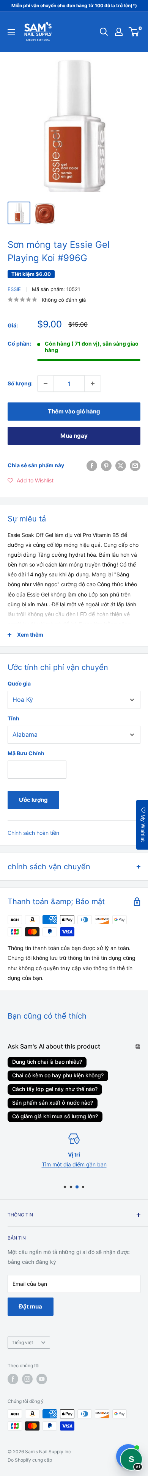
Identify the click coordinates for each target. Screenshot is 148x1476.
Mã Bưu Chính (26, 753)
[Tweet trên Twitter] (120, 465)
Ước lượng (33, 799)
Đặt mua (30, 1306)
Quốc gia (19, 683)
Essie (14, 289)
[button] (31, 480)
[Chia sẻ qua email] (135, 465)
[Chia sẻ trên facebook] (92, 465)
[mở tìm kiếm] (104, 32)
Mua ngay (74, 435)
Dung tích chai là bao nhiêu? (47, 1061)
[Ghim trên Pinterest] (106, 465)
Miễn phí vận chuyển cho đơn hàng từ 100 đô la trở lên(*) (74, 5)
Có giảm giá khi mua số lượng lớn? (55, 1116)
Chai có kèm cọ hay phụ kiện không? (58, 1075)
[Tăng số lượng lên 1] (93, 383)
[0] (134, 31)
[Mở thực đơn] (11, 32)
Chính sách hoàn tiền (33, 833)
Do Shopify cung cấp (30, 1460)
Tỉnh (13, 718)
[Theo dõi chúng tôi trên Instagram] (27, 1379)
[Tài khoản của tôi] (119, 32)
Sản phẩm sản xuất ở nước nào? (52, 1102)
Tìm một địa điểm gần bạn (74, 1164)
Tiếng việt (22, 1342)
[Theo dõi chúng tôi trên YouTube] (41, 1379)
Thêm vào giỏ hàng (74, 411)
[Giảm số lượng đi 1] (46, 383)
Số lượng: (20, 383)
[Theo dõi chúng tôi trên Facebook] (13, 1379)
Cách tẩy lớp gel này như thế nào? (55, 1089)
